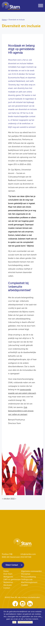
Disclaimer (25, 574)
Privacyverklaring (28, 577)
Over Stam (7, 574)
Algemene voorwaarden (31, 571)
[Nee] (42, 617)
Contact (6, 588)
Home (4, 20)
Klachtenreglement (29, 582)
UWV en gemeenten (12, 579)
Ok (14, 622)
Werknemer (8, 582)
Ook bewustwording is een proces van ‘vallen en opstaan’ (21, 411)
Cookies (24, 585)
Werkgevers (8, 577)
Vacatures (7, 585)
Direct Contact (12, 565)
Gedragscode (26, 579)
